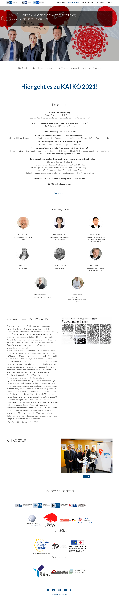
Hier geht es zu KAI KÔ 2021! (59, 86)
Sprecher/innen (87, 3)
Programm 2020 (73, 3)
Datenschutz (63, 594)
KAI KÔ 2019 (100, 3)
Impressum (55, 594)
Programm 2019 (59, 193)
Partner (109, 3)
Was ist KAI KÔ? (60, 3)
